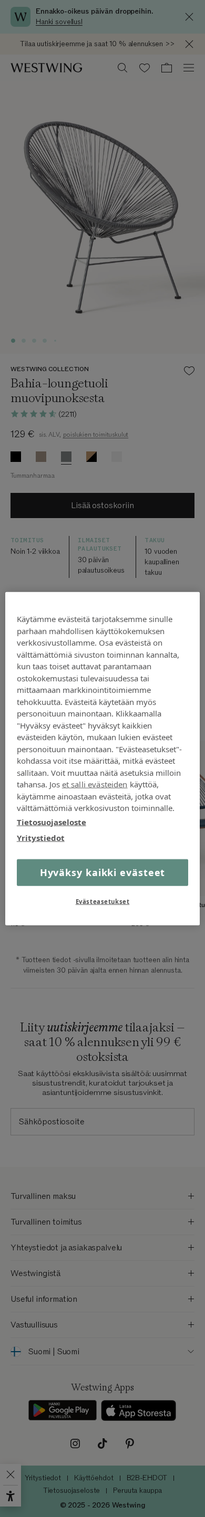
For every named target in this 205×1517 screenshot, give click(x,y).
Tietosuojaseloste (51, 821)
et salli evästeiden (95, 784)
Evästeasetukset (103, 901)
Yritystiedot (41, 838)
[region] (102, 758)
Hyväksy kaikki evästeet (103, 872)
